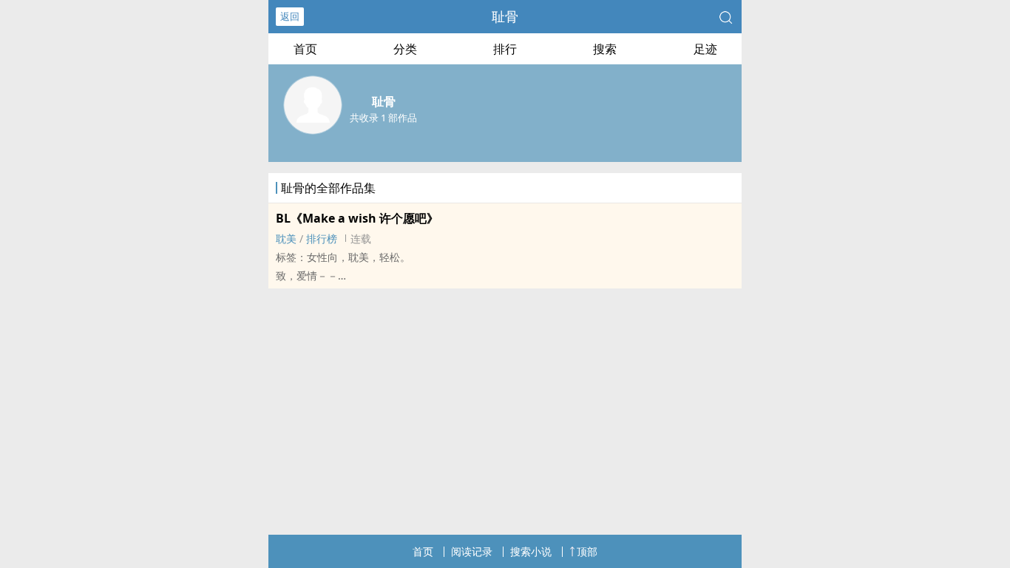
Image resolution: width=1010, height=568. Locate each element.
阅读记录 (471, 551)
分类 (405, 49)
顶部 (587, 551)
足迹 (705, 49)
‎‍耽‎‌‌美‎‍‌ (286, 238)
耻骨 (505, 16)
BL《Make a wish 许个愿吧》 (357, 218)
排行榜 (321, 238)
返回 (289, 16)
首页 (305, 49)
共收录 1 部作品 (383, 117)
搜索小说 (531, 551)
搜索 (605, 49)
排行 (505, 49)
